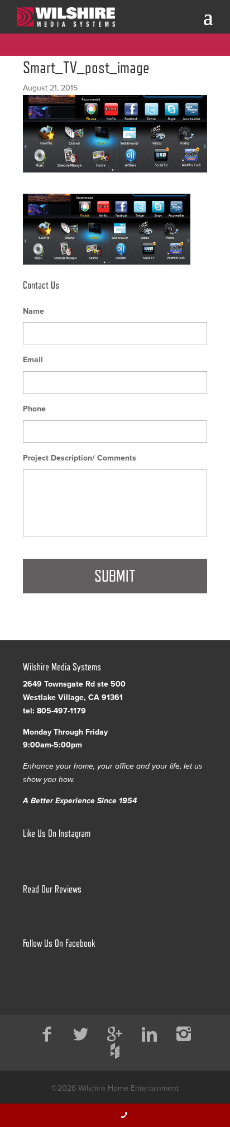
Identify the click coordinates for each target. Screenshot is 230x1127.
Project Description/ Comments (79, 458)
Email (33, 360)
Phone (34, 409)
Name (33, 311)
